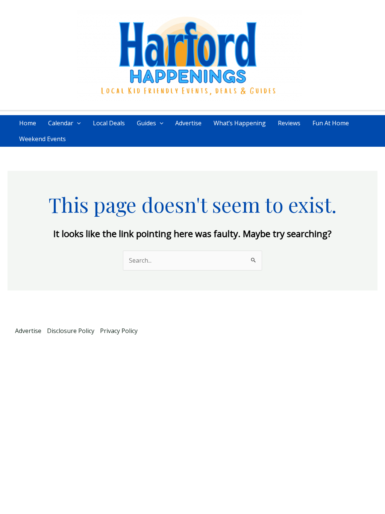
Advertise (188, 123)
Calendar (60, 123)
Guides (146, 123)
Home (27, 123)
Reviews (289, 123)
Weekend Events (42, 139)
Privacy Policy (119, 331)
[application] (77, 123)
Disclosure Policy (70, 331)
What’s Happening (240, 123)
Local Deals (109, 123)
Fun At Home (330, 123)
